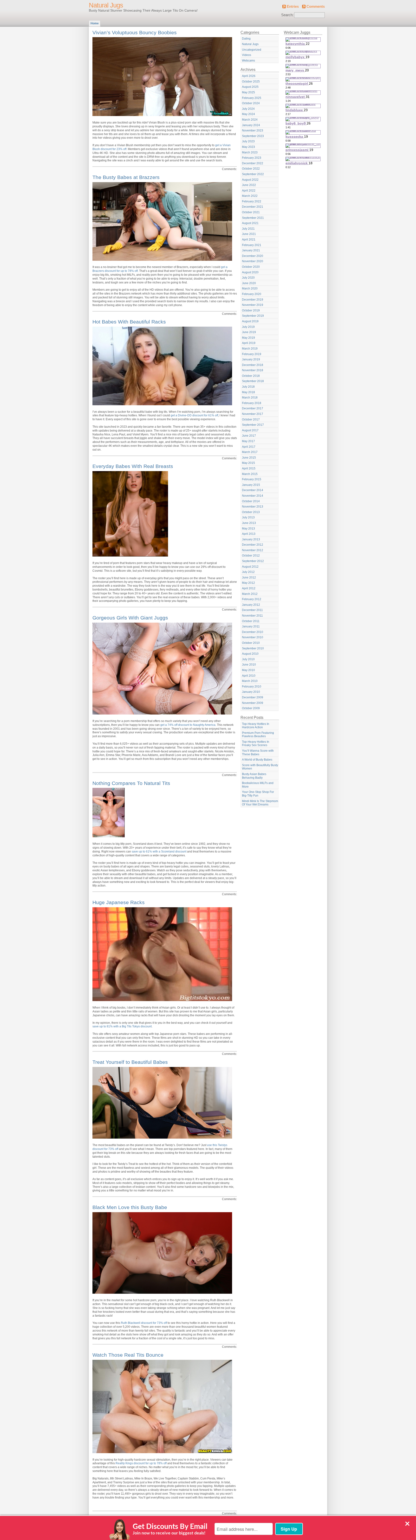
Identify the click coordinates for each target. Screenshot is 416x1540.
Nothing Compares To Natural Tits (131, 783)
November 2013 (252, 506)
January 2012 (251, 604)
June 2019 (249, 332)
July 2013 (248, 517)
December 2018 (252, 365)
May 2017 (248, 441)
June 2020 (249, 283)
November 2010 (252, 637)
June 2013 (249, 523)
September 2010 (253, 648)
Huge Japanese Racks (118, 902)
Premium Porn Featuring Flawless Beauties (258, 734)
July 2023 (248, 141)
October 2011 (251, 621)
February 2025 (251, 98)
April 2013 (248, 534)
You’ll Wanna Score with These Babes (258, 752)
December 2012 (252, 544)
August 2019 (250, 321)
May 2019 (248, 337)
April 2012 (248, 588)
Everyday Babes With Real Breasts (132, 466)
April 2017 (248, 446)
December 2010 (252, 632)
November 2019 (252, 305)
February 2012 (251, 599)
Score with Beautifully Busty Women (260, 766)
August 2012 (250, 566)
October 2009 (251, 708)
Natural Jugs (106, 5)
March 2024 (250, 119)
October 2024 (251, 103)
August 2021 (250, 223)
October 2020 (251, 266)
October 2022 (251, 168)
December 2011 (252, 610)
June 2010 (249, 664)
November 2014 (252, 495)
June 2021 (249, 234)
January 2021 (251, 250)
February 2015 (251, 479)
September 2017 (253, 424)
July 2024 (248, 108)
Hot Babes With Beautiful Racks (129, 321)
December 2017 (252, 408)
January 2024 (251, 125)
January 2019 (251, 359)
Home (95, 23)
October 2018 (251, 376)
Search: (287, 15)
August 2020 (250, 272)
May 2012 (248, 582)
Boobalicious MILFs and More (257, 784)
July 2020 (248, 277)
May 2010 (248, 670)
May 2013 (248, 528)
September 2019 (253, 315)
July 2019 (248, 327)
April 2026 (248, 76)
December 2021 (252, 206)
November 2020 (252, 261)
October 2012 (251, 555)
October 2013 (251, 512)
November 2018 (252, 370)
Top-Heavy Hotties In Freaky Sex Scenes (255, 743)
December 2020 (252, 256)
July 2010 (248, 659)
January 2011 (251, 626)
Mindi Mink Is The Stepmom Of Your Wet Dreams (260, 802)
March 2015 (250, 474)
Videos (246, 55)
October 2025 (251, 81)
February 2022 (251, 201)
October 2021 (251, 212)
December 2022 (252, 163)
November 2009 (252, 703)
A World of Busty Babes (257, 759)
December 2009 (252, 697)
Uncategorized (251, 49)
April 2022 (248, 190)
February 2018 (251, 403)
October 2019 (251, 310)
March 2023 (250, 152)
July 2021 (248, 228)
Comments (315, 6)
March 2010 (250, 681)
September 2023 (253, 136)
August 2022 (250, 179)
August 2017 (250, 430)
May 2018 (248, 392)
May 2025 (248, 92)
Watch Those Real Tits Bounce (127, 1355)
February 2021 (251, 245)
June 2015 (249, 457)
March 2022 (250, 196)
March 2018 (250, 397)
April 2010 (248, 675)
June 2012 (249, 577)
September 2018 (253, 381)
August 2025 (250, 87)
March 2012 (250, 594)
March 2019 (250, 348)
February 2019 (251, 354)
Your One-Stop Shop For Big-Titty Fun (258, 793)
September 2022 (253, 174)
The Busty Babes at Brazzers (126, 177)
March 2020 (250, 288)
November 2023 (252, 130)
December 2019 (252, 299)
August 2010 (250, 653)
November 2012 (252, 550)
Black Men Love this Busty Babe (129, 1207)
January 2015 (251, 485)
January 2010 (251, 692)
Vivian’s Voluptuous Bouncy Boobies (134, 32)
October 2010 (251, 643)
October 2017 (251, 419)
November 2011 (252, 615)
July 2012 (248, 572)
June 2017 (249, 435)
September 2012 (253, 561)
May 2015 (248, 463)
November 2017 (252, 414)
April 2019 (248, 343)
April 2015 (248, 468)
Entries (293, 6)
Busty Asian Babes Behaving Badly (254, 775)
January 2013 (251, 539)
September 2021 (253, 218)
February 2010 (251, 686)
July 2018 (248, 386)
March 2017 (250, 452)
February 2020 (251, 294)
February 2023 (251, 157)
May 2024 (248, 114)
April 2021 (248, 239)
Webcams (248, 60)
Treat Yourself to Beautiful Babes (130, 1062)
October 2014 (251, 501)
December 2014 (252, 490)
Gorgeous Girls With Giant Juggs (130, 617)
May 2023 (248, 147)
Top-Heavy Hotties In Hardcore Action (255, 725)
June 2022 (249, 185)
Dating (246, 38)
